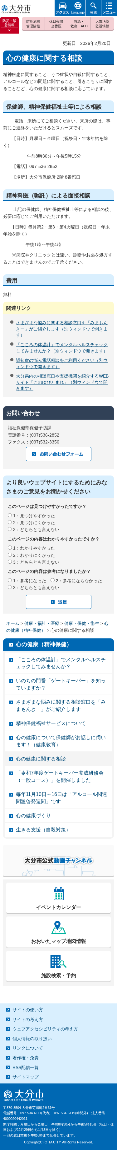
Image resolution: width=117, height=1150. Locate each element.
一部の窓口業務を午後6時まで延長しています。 (40, 1135)
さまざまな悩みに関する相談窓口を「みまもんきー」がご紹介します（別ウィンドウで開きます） (62, 328)
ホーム (12, 623)
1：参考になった (29, 580)
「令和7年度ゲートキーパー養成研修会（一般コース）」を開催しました (60, 776)
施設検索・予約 (58, 975)
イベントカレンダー (58, 907)
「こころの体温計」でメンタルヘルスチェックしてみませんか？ (61, 663)
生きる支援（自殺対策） (43, 829)
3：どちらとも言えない (36, 529)
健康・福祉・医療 (41, 623)
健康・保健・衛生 (81, 623)
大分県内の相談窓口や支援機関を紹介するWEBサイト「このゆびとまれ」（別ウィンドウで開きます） (62, 382)
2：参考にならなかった (79, 580)
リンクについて (27, 1048)
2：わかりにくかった (34, 555)
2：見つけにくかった (34, 522)
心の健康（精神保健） (44, 644)
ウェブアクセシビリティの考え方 (45, 1028)
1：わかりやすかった (34, 548)
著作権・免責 (25, 1057)
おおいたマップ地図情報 (58, 941)
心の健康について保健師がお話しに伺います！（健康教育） (61, 741)
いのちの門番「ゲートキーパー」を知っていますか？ (61, 684)
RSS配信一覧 (25, 1067)
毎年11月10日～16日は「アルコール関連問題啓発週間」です (61, 798)
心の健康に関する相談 (41, 758)
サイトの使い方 (27, 1009)
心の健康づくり (33, 815)
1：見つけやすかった (34, 515)
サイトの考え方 (27, 1019)
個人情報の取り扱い (32, 1038)
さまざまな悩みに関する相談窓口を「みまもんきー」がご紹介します (61, 705)
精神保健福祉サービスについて (51, 723)
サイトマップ (25, 1076)
